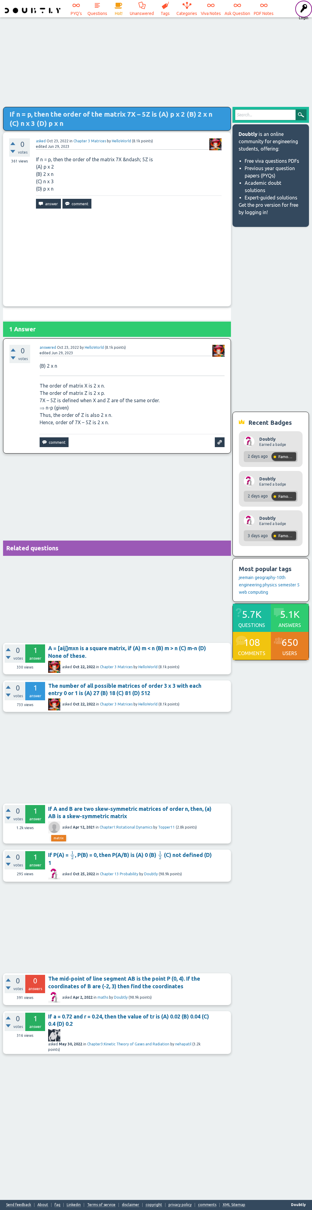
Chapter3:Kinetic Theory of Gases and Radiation (128, 1044)
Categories (186, 13)
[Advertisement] (156, 61)
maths (103, 997)
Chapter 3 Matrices (89, 141)
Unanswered (142, 13)
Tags (165, 13)
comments (207, 1205)
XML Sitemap (234, 1205)
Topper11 (166, 827)
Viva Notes (211, 13)
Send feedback (18, 1205)
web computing (253, 592)
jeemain (246, 577)
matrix (59, 838)
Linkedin (74, 1205)
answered (48, 347)
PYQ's (76, 13)
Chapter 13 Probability (119, 874)
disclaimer (130, 1205)
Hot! (118, 13)
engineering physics (258, 584)
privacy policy (180, 1205)
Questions (97, 13)
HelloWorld (148, 667)
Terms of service (101, 1205)
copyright (154, 1205)
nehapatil (183, 1044)
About (42, 1205)
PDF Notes (264, 13)
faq (57, 1205)
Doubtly (151, 874)
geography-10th (270, 577)
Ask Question (237, 13)
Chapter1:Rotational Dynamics (126, 827)
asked (41, 141)
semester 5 (289, 584)
